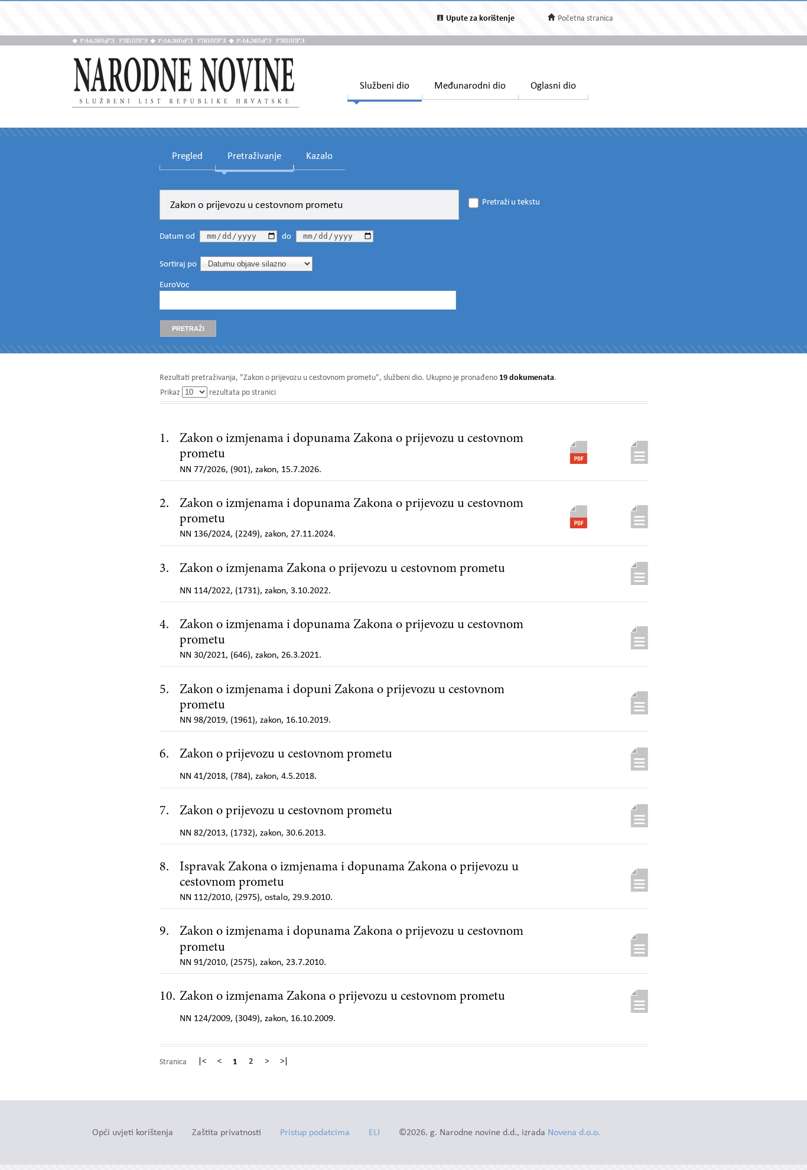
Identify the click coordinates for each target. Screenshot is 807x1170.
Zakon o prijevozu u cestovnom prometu (286, 754)
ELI (374, 1133)
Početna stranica (585, 18)
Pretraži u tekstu (511, 202)
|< (202, 1062)
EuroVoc (174, 285)
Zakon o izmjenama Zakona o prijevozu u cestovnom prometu (342, 569)
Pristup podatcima (315, 1133)
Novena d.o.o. (574, 1133)
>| (284, 1062)
